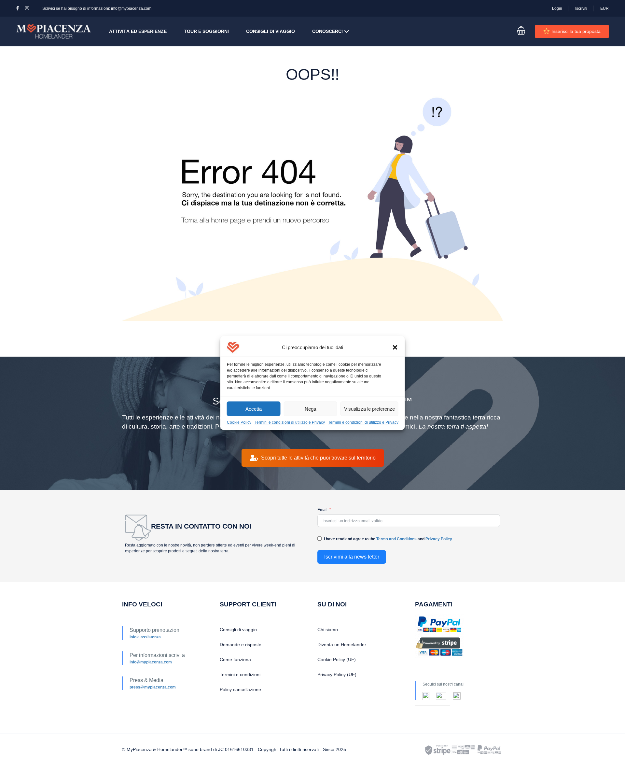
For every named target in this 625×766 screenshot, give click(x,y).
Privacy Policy (438, 539)
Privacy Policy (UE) (336, 674)
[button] (395, 347)
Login (557, 8)
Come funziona (235, 659)
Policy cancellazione (240, 689)
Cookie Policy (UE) (336, 659)
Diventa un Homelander (341, 644)
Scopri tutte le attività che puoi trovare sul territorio (318, 458)
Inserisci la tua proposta (576, 31)
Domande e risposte (240, 644)
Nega (310, 408)
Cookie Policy (239, 422)
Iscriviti (581, 8)
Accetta (253, 408)
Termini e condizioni (240, 674)
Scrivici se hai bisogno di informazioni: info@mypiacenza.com (96, 8)
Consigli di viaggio (238, 629)
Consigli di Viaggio (270, 31)
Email (322, 509)
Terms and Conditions (396, 539)
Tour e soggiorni (206, 31)
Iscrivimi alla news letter (351, 557)
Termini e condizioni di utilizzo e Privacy (290, 422)
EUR (604, 8)
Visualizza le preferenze (369, 408)
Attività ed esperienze (138, 31)
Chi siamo (327, 629)
